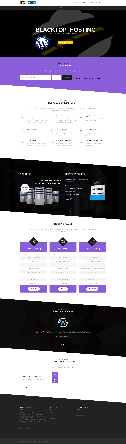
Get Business (92, 288)
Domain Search (31, 7)
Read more (28, 387)
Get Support (53, 7)
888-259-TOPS (25, 426)
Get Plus (63, 288)
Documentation (53, 415)
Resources (52, 418)
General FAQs (53, 421)
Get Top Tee (62, 7)
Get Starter (33, 288)
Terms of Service (82, 415)
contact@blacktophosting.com (29, 428)
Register (86, 2)
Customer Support (54, 412)
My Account (81, 412)
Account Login (78, 2)
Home (22, 7)
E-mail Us (102, 2)
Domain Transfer (42, 7)
